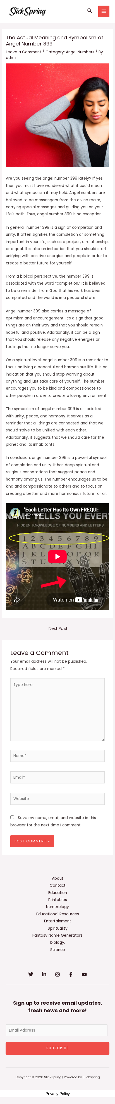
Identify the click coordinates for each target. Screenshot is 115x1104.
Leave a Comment (23, 52)
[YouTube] (84, 974)
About (57, 878)
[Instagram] (57, 974)
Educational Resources (57, 914)
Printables (57, 899)
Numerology (57, 906)
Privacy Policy (57, 1093)
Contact (58, 885)
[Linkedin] (44, 974)
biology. (57, 942)
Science (57, 949)
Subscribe (57, 1048)
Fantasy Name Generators (57, 935)
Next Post (58, 628)
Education (57, 892)
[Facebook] (70, 974)
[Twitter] (30, 974)
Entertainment (57, 921)
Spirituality (58, 928)
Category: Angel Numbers (69, 52)
